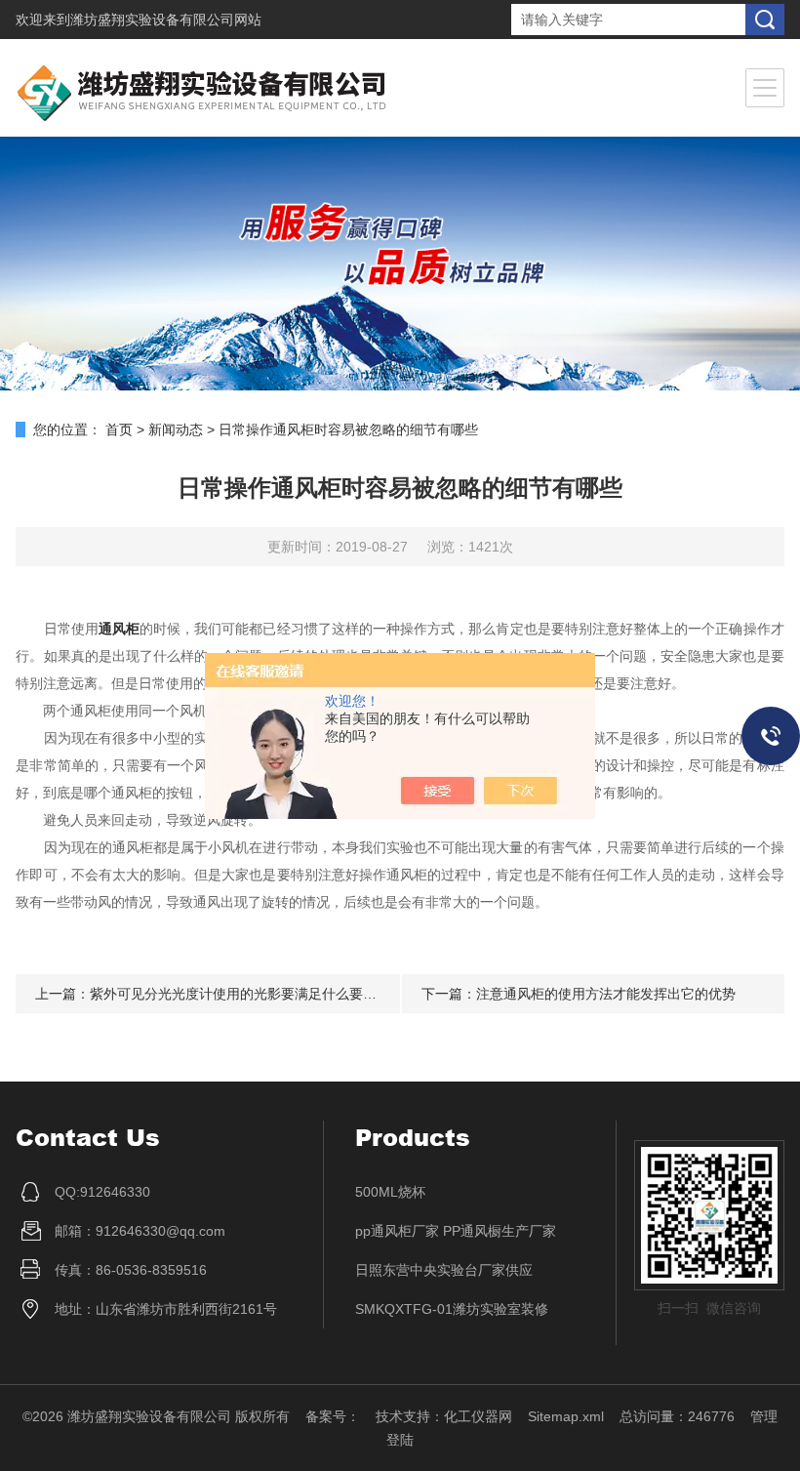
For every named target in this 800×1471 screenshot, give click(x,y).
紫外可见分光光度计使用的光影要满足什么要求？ (240, 993)
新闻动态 (175, 429)
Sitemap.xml (566, 1416)
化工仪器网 (478, 1416)
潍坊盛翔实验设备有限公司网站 (165, 19)
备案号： (332, 1416)
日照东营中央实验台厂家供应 (444, 1270)
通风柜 (119, 628)
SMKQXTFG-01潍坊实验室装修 (451, 1309)
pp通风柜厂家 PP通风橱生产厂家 (455, 1231)
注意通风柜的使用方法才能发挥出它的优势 (606, 993)
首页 (119, 429)
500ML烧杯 (390, 1192)
